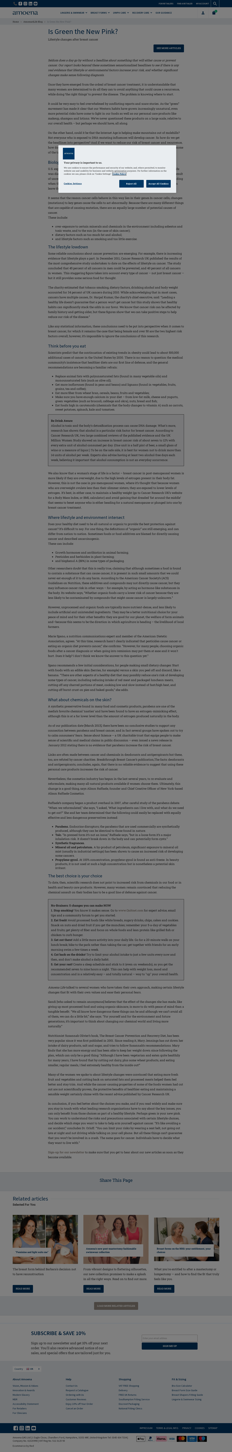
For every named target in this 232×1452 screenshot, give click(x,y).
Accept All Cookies (158, 183)
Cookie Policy (119, 173)
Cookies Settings (73, 183)
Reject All (131, 183)
